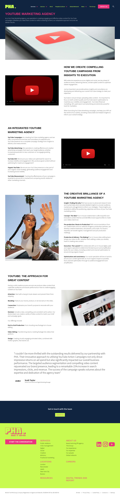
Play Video (32, 90)
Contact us (60, 415)
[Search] (113, 6)
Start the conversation (20, 442)
